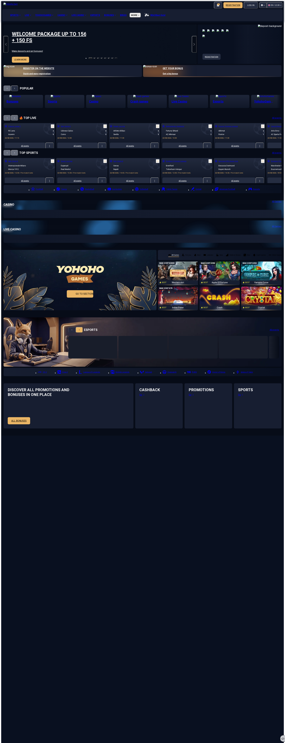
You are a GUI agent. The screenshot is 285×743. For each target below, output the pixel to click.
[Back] (7, 88)
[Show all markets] (49, 146)
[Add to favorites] (52, 126)
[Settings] (263, 5)
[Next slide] (194, 44)
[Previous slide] (6, 44)
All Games (276, 201)
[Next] (14, 88)
